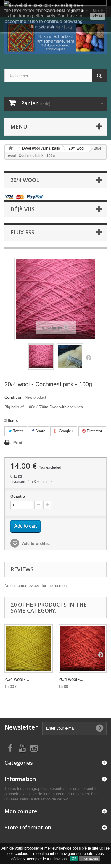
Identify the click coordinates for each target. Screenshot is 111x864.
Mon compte (20, 811)
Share (39, 431)
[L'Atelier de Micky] (55, 37)
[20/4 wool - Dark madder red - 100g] (83, 648)
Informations (90, 858)
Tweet (17, 431)
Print (17, 443)
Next (88, 357)
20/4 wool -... (16, 679)
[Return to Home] (10, 148)
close (98, 16)
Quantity (18, 496)
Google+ (65, 431)
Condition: (14, 397)
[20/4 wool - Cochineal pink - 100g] (41, 357)
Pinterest (94, 431)
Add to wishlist (35, 543)
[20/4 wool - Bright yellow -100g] (28, 648)
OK (74, 858)
